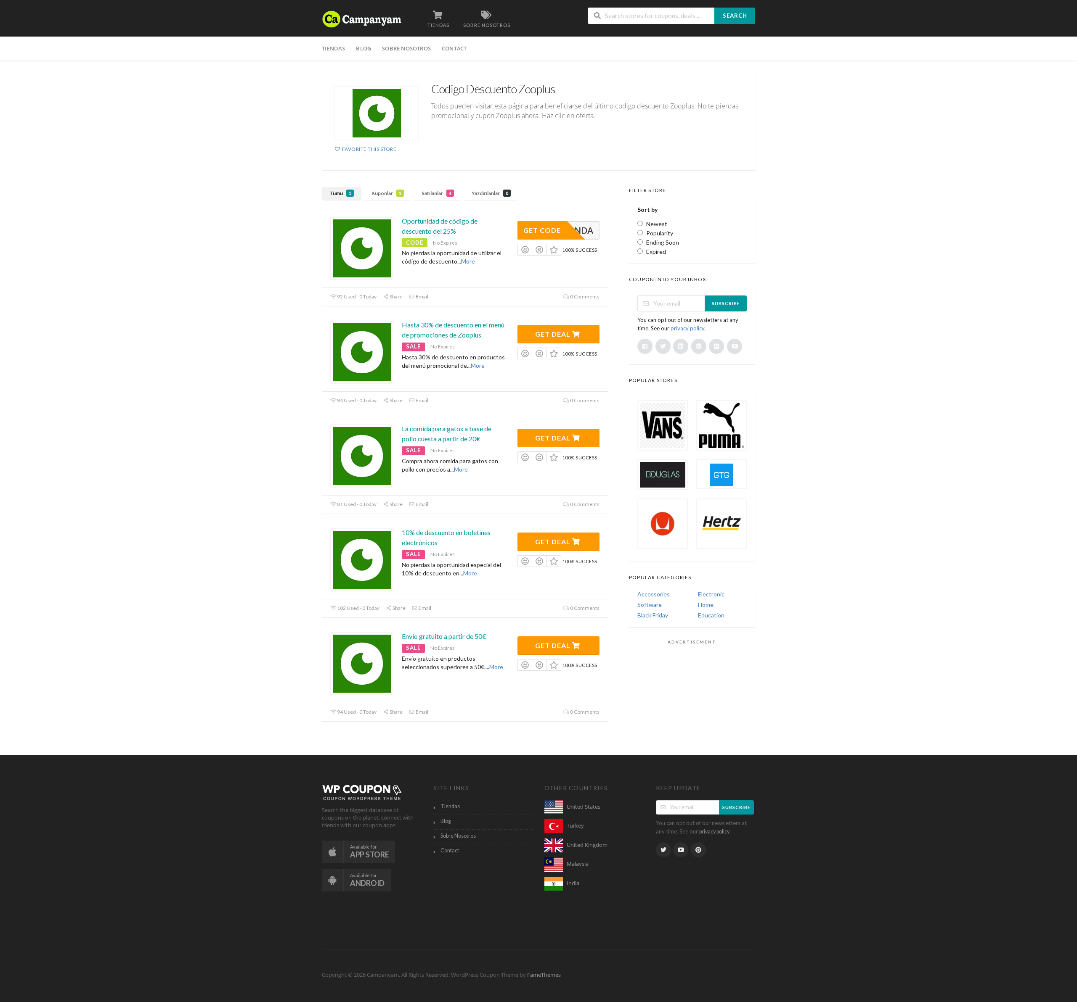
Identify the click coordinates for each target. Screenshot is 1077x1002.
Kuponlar (386, 193)
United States (583, 806)
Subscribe (726, 303)
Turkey (575, 825)
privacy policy (687, 328)
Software (649, 604)
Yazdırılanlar (490, 193)
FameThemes (544, 974)
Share (396, 296)
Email (421, 296)
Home (706, 604)
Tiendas (333, 48)
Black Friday (652, 615)
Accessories (653, 594)
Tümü (340, 193)
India (573, 883)
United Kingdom (587, 845)
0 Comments (584, 296)
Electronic (711, 594)
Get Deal (553, 334)
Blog (363, 48)
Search (735, 15)
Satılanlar (436, 193)
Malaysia (578, 864)
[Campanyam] (362, 18)
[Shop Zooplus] (376, 113)
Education (711, 615)
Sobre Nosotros (406, 48)
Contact (454, 48)
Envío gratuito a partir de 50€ (444, 636)
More (468, 261)
